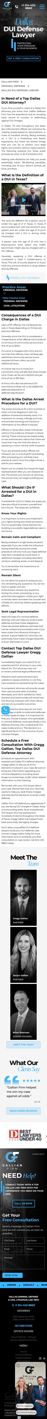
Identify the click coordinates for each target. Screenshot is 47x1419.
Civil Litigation (14, 305)
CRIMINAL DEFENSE (13, 86)
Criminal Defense (15, 290)
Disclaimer (10, 1412)
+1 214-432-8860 (28, 7)
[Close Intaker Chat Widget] (44, 1358)
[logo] (7, 7)
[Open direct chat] (40, 1358)
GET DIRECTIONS (23, 1325)
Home (23, 1351)
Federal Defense (16, 301)
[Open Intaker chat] (19, 1417)
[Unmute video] (30, 1384)
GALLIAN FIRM (10, 81)
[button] (23, 58)
